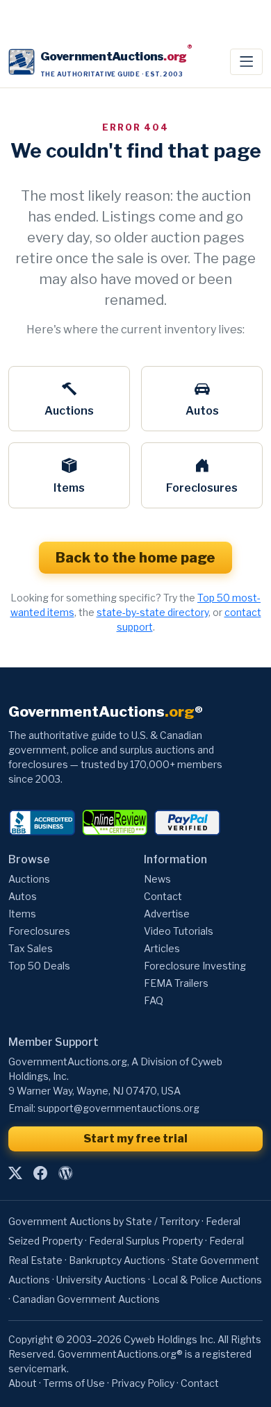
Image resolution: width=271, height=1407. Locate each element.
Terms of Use (74, 1383)
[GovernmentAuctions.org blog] (65, 1173)
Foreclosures (202, 487)
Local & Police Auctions (207, 1279)
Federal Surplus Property (146, 1241)
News (157, 879)
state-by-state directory (152, 612)
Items (69, 487)
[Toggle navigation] (246, 62)
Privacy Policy (142, 1383)
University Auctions (101, 1279)
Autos (202, 410)
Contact (163, 896)
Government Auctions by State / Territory (103, 1221)
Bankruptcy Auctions (117, 1260)
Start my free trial (135, 1138)
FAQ (153, 1000)
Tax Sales (30, 948)
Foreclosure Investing (195, 966)
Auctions (69, 410)
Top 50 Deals (39, 966)
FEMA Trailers (176, 983)
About (22, 1383)
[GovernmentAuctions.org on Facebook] (40, 1173)
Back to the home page (135, 557)
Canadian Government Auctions (86, 1299)
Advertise (167, 913)
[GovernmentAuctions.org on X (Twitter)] (15, 1173)
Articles (162, 948)
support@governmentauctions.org (118, 1108)
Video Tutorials (178, 931)
